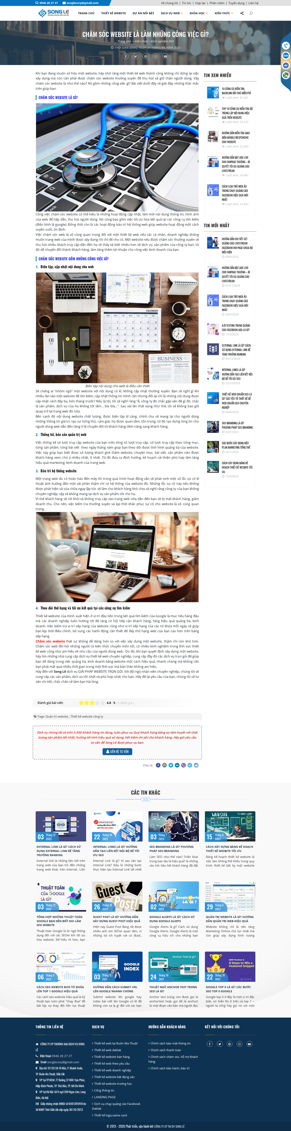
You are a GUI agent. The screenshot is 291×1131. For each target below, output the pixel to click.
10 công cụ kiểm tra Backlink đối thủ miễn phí (236, 91)
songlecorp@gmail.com (83, 3)
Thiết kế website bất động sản (114, 1077)
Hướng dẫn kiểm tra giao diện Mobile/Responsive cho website (236, 137)
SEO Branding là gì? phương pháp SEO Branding (237, 425)
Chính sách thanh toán (166, 1050)
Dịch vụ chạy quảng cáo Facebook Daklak (116, 1106)
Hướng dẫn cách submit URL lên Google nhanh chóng (115, 989)
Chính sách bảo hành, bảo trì (170, 1068)
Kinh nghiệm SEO (162, 41)
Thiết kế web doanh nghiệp (112, 1070)
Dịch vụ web (170, 13)
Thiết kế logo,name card (110, 1115)
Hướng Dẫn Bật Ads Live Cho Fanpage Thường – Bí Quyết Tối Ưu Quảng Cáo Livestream (236, 164)
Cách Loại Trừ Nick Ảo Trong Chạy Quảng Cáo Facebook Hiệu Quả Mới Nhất (235, 193)
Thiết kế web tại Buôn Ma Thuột (116, 1043)
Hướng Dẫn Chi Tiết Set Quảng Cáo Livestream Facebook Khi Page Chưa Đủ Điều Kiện (237, 245)
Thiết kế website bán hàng (112, 1057)
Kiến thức (222, 13)
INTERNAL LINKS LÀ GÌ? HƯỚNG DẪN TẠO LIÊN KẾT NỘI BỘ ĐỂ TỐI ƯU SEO (237, 374)
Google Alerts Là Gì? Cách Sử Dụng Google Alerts (172, 919)
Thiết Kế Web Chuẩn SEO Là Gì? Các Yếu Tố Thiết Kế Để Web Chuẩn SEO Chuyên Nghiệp (237, 401)
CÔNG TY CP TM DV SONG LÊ (169, 1126)
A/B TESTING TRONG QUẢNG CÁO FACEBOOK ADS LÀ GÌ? (236, 327)
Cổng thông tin (104, 1090)
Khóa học (197, 13)
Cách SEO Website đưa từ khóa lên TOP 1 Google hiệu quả (60, 989)
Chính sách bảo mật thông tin (171, 1043)
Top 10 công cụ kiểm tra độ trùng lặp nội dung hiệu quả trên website (237, 113)
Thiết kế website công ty (86, 716)
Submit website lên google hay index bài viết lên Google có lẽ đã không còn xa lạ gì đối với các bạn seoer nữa (117, 1001)
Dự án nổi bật (143, 13)
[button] (158, 765)
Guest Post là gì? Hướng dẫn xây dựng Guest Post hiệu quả (116, 919)
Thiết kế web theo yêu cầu (112, 1063)
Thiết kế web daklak (107, 1050)
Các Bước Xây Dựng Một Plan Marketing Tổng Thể (236, 445)
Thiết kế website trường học (113, 1084)
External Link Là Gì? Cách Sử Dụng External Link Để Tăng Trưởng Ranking (236, 349)
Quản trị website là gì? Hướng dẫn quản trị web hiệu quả (230, 919)
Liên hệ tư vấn (119, 751)
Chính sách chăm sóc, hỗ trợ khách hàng (173, 1059)
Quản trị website (57, 716)
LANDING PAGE (105, 1097)
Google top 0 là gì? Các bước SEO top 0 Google (228, 989)
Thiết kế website (113, 13)
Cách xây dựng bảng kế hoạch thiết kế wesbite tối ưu (237, 467)
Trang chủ (86, 13)
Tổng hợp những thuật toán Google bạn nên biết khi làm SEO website (59, 921)
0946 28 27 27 (49, 3)
